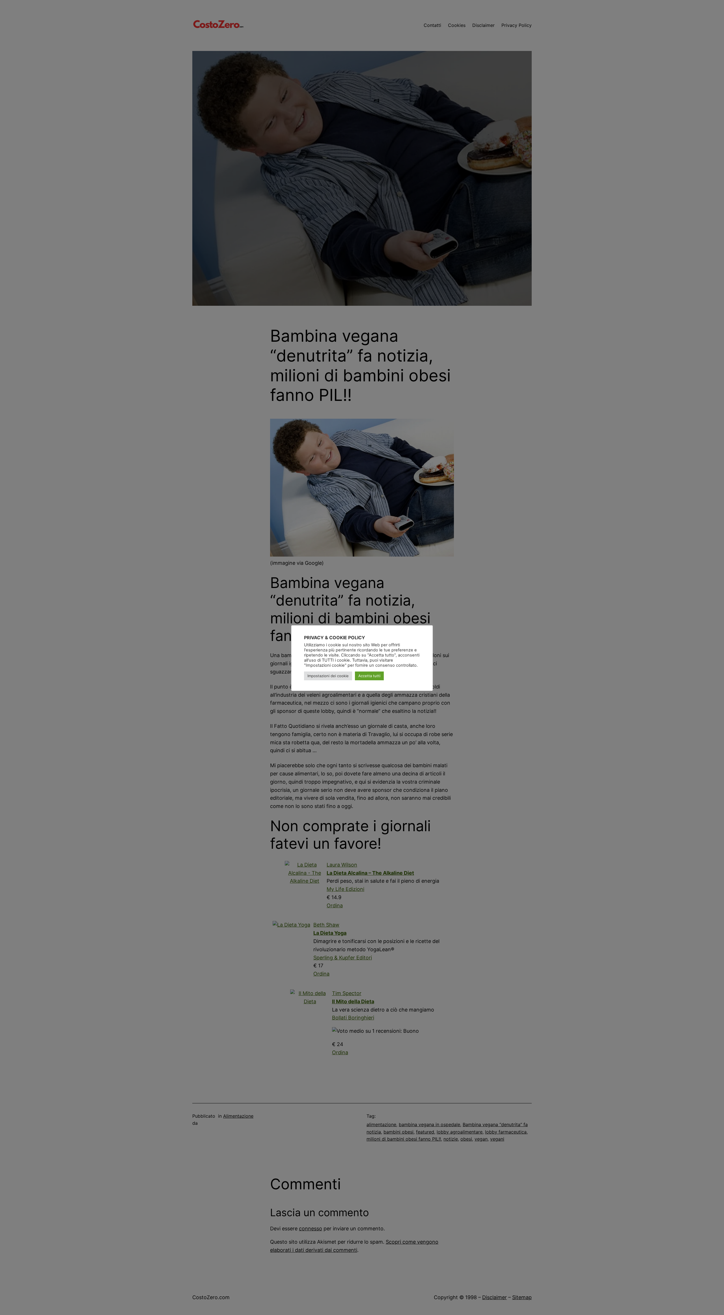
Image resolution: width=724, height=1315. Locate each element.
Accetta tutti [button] (369, 675)
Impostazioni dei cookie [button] (328, 675)
